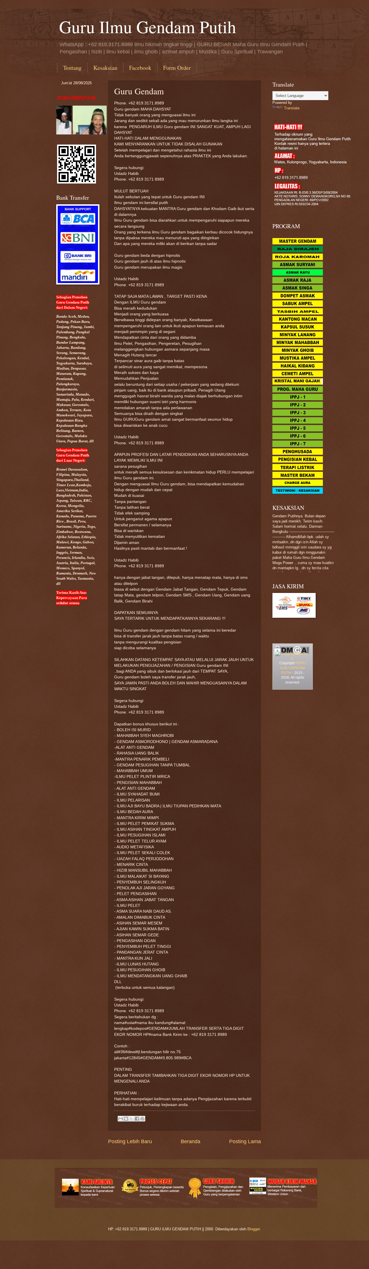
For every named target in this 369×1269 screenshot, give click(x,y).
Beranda (190, 1141)
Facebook (140, 68)
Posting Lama (245, 1141)
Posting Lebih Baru (130, 1141)
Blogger (253, 1229)
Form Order (177, 68)
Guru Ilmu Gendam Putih (147, 26)
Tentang (72, 68)
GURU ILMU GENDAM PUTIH (293, 668)
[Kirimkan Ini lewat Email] (120, 1119)
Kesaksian (105, 68)
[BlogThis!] (126, 1119)
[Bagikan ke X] (131, 1119)
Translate (292, 108)
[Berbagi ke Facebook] (137, 1119)
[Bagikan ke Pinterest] (142, 1119)
